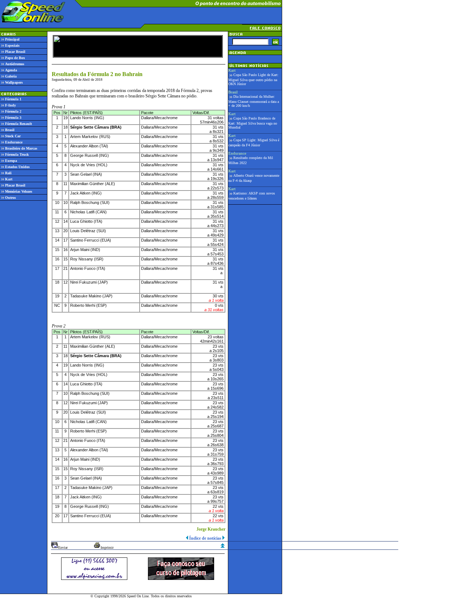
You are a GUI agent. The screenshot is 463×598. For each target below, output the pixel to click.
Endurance (13, 142)
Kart (8, 179)
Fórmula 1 (13, 99)
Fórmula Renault (18, 124)
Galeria (11, 76)
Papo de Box (15, 58)
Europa (11, 161)
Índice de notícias (205, 538)
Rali (8, 173)
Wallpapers (14, 82)
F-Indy (10, 105)
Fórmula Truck (17, 154)
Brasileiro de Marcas (21, 148)
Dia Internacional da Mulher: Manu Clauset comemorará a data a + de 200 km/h (253, 101)
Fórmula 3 (13, 118)
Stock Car (13, 136)
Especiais (12, 45)
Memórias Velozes (18, 191)
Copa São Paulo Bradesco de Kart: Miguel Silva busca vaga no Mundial (252, 122)
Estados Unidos (17, 167)
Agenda (11, 70)
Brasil (9, 130)
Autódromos (14, 64)
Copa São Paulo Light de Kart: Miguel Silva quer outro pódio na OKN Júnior (253, 79)
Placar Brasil (15, 52)
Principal (12, 39)
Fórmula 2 (13, 111)
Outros (10, 198)
